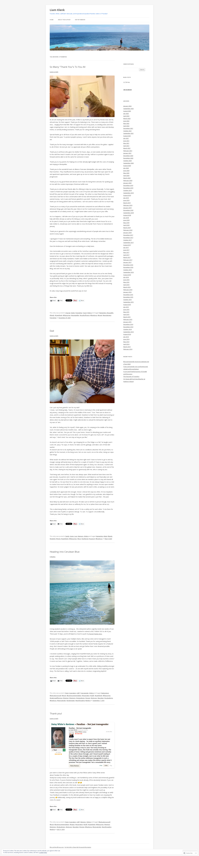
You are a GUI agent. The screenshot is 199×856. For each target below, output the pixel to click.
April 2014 (126, 344)
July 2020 (126, 168)
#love (79, 539)
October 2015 (127, 300)
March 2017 (126, 257)
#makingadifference (56, 698)
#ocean (87, 698)
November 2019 (128, 188)
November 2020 (128, 158)
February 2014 (127, 349)
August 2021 (127, 136)
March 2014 (126, 347)
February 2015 (127, 319)
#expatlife (110, 313)
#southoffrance (85, 315)
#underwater (71, 700)
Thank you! (56, 713)
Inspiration (72, 693)
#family (52, 315)
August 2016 (127, 275)
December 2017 (128, 235)
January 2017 (127, 262)
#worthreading (80, 700)
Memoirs (80, 536)
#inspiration (86, 695)
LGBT (78, 693)
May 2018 (126, 223)
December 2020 (128, 156)
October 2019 (127, 190)
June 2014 (126, 339)
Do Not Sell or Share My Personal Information (78, 847)
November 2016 (128, 267)
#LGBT (92, 695)
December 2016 (128, 265)
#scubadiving (108, 698)
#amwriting (102, 313)
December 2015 (128, 295)
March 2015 (126, 317)
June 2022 (126, 121)
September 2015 (128, 302)
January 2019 (127, 208)
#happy (72, 824)
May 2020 (126, 173)
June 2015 (126, 309)
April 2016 (126, 285)
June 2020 (126, 171)
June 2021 (126, 141)
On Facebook (127, 89)
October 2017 (127, 240)
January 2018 (127, 233)
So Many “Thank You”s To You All (67, 66)
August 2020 (127, 166)
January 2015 (127, 322)
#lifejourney (67, 315)
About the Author (64, 20)
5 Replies (52, 557)
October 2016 (127, 270)
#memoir (66, 698)
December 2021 (128, 128)
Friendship (78, 313)
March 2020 (126, 178)
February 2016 (127, 290)
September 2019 (128, 193)
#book (64, 695)
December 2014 (128, 324)
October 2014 (127, 329)
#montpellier (75, 315)
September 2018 (128, 213)
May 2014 (126, 342)
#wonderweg (107, 315)
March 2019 (126, 203)
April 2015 (126, 314)
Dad (52, 330)
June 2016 (126, 280)
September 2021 (128, 133)
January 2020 (127, 183)
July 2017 (126, 247)
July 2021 (126, 138)
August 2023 (127, 111)
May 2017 (126, 252)
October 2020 (127, 161)
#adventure (105, 693)
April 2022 (126, 126)
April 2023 (126, 116)
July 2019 (126, 198)
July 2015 (126, 307)
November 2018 (128, 210)
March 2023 (126, 118)
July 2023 (126, 113)
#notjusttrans (80, 698)
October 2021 (127, 131)
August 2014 (127, 334)
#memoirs (72, 698)
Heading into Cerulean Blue (64, 551)
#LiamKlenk (58, 315)
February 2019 (127, 205)
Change (67, 313)
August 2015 (127, 304)
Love (75, 536)
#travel (100, 315)
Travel (85, 313)
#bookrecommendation (74, 695)
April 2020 (126, 175)
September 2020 (128, 163)
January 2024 (127, 106)
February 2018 (127, 230)
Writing (89, 313)
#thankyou (93, 315)
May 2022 (126, 123)
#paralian (101, 698)
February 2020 (127, 180)
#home (58, 539)
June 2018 (126, 220)
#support (92, 539)
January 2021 (127, 153)
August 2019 (127, 195)
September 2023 (128, 108)
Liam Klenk (57, 10)
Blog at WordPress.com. (57, 847)
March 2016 (126, 287)
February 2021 (127, 151)
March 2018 (126, 228)
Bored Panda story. (95, 634)
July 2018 (126, 218)
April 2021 (126, 146)
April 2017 (126, 255)
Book (67, 693)
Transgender (84, 693)
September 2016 (128, 272)
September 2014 (128, 332)
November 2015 (128, 297)
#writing (87, 700)
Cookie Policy (43, 852)
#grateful (53, 539)
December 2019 (128, 185)
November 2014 (128, 327)
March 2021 (126, 148)
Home (51, 20)
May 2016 (126, 282)
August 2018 (127, 215)
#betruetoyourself (55, 695)
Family (73, 313)
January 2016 (127, 292)
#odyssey (94, 698)
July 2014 (126, 337)
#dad (105, 536)
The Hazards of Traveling (131, 376)
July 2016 (126, 277)
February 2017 (127, 260)
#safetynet (85, 539)
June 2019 (126, 200)
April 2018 (126, 225)
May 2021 (126, 143)
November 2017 (128, 238)
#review (81, 827)
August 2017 (127, 245)
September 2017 (128, 242)
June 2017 (126, 250)
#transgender (61, 700)
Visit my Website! (80, 20)
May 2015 (126, 312)
